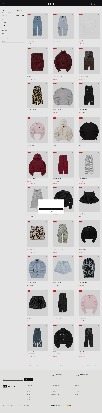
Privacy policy (61, 200)
